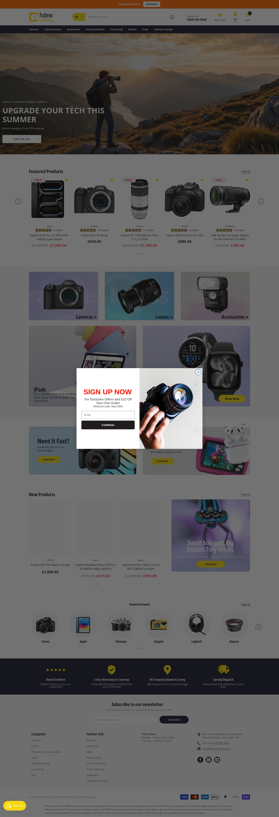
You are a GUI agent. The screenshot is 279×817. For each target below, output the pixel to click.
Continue (108, 425)
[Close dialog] (198, 372)
